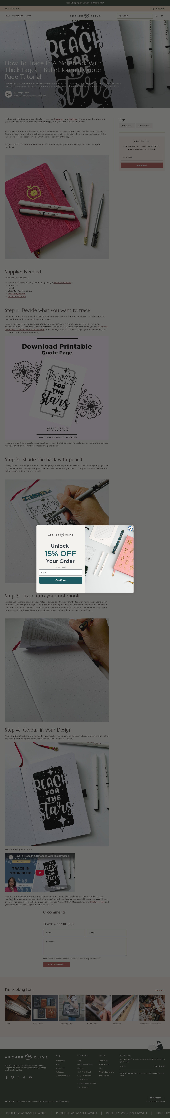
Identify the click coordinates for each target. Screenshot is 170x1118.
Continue (60, 580)
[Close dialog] (130, 528)
